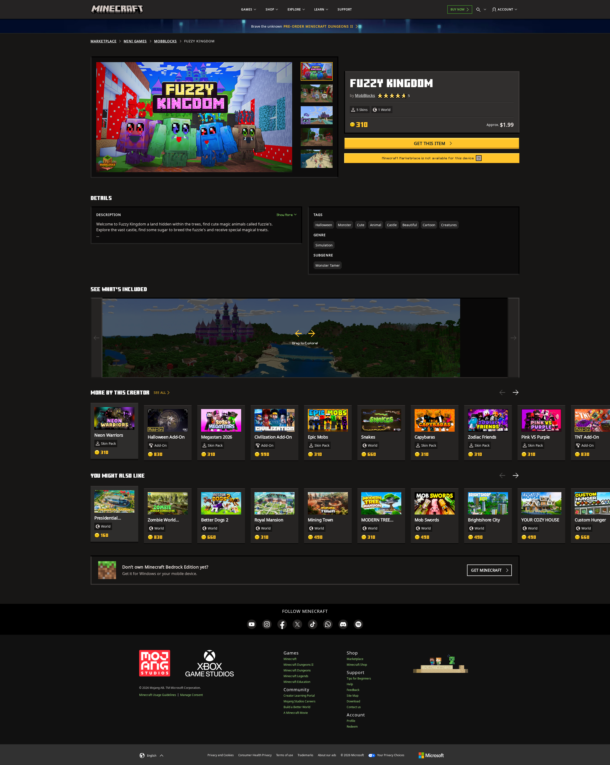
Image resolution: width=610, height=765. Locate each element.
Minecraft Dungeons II (298, 665)
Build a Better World (297, 707)
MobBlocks (165, 41)
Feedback (353, 690)
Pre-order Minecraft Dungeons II (318, 26)
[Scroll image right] (513, 338)
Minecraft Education (297, 682)
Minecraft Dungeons (297, 670)
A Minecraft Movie (296, 713)
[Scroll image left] (96, 338)
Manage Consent (191, 694)
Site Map (352, 696)
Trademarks (305, 755)
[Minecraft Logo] (117, 9)
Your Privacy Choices (390, 755)
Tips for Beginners (359, 678)
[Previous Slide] (502, 392)
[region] (305, 338)
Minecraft (290, 659)
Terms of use (284, 755)
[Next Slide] (515, 392)
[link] (251, 624)
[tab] (317, 71)
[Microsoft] (431, 755)
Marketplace (104, 41)
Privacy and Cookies (221, 755)
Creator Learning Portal (299, 696)
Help (350, 684)
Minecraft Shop (357, 665)
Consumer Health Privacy (255, 755)
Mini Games (135, 41)
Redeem (352, 727)
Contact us (354, 707)
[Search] (482, 9)
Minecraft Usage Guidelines (157, 694)
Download (353, 701)
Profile (351, 721)
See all (160, 392)
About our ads (327, 755)
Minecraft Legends (296, 676)
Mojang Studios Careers (299, 701)
